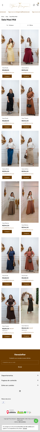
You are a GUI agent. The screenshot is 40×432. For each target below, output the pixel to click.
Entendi (25, 428)
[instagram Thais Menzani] (20, 391)
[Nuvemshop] (20, 422)
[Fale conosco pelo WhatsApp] (36, 421)
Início (2, 16)
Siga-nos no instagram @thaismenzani (12, 12)
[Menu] (2, 5)
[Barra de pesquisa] (34, 5)
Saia (7, 16)
